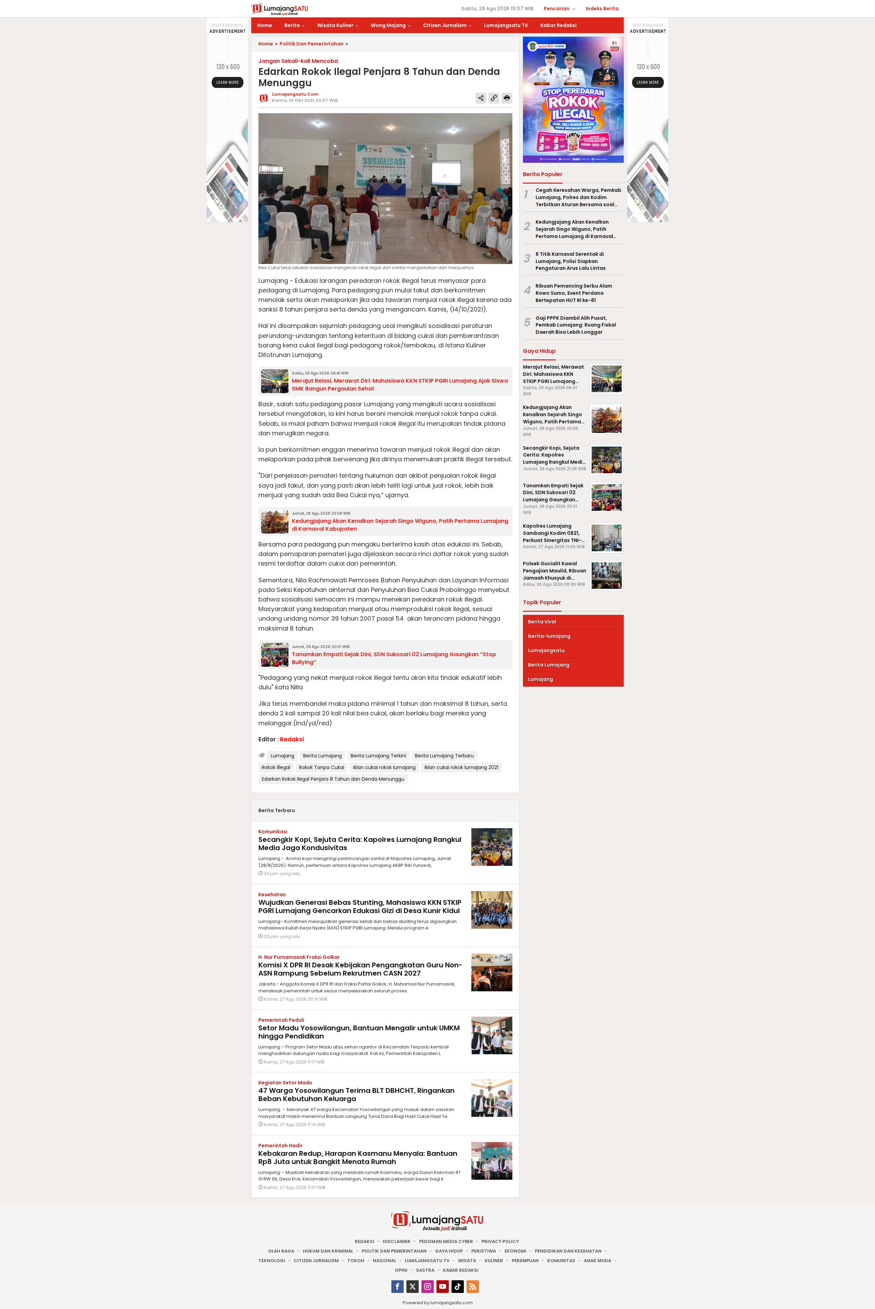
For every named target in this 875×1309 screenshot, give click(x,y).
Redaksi (364, 1241)
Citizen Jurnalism (316, 1260)
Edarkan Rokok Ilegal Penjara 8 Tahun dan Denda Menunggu (333, 779)
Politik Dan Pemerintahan (394, 1251)
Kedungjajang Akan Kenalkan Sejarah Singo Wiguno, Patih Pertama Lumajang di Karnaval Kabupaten (574, 229)
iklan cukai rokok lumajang (384, 767)
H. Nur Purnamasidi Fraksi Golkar (299, 957)
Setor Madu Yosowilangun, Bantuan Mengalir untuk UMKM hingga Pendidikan (359, 1032)
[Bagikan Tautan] (480, 98)
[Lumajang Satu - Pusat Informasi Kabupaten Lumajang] (279, 8)
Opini (401, 1270)
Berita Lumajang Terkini (378, 755)
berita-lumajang (549, 636)
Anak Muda (597, 1260)
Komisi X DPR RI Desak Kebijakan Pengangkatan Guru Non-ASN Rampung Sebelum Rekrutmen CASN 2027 (360, 969)
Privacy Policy (500, 1241)
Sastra (425, 1270)
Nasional (384, 1260)
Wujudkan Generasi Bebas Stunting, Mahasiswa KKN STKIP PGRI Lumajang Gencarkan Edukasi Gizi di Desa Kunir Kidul (359, 906)
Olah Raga (281, 1251)
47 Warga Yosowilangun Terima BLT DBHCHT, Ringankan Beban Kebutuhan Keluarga (356, 1094)
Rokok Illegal (276, 767)
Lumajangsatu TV (427, 1260)
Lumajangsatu (546, 650)
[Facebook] (397, 1286)
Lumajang (282, 755)
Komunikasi (272, 831)
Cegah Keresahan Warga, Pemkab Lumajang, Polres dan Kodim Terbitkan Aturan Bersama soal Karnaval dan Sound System (578, 197)
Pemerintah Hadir (280, 1145)
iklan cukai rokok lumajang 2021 (461, 767)
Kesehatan (272, 894)
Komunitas (561, 1260)
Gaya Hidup (449, 1251)
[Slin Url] (493, 98)
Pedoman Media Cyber (446, 1241)
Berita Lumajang (322, 755)
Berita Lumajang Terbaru (444, 755)
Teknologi (271, 1260)
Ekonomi (515, 1251)
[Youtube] (442, 1286)
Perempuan (525, 1260)
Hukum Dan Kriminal (328, 1251)
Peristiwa (483, 1251)
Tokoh (355, 1260)
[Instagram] (427, 1286)
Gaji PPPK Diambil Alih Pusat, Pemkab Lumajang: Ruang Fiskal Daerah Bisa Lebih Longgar (576, 325)
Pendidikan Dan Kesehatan (568, 1251)
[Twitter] (412, 1286)
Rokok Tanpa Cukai (321, 767)
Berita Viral (542, 621)
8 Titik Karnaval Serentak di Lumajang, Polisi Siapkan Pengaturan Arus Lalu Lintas (571, 261)
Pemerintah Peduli (281, 1020)
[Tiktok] (458, 1286)
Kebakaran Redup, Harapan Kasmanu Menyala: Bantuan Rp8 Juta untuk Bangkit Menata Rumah (357, 1157)
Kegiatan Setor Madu (285, 1082)
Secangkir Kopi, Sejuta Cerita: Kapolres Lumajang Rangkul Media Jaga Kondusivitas (359, 843)
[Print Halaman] (506, 98)
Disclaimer (396, 1241)
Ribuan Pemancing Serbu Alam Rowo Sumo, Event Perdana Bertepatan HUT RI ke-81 (574, 293)
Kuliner (494, 1260)
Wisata (467, 1260)
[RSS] (473, 1286)
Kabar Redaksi (461, 1270)
